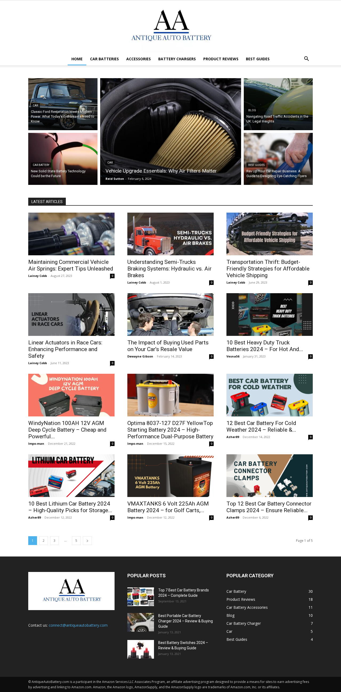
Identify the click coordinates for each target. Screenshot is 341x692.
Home (77, 58)
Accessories (138, 58)
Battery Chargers (177, 58)
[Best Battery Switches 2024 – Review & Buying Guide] (140, 649)
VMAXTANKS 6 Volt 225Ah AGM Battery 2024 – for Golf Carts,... (168, 507)
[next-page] (87, 540)
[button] (306, 59)
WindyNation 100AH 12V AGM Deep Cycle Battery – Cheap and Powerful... (67, 430)
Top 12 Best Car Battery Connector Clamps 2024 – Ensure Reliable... (268, 507)
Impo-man (36, 444)
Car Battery (41, 165)
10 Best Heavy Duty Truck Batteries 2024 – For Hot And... (264, 345)
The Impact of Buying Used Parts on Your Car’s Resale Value (168, 345)
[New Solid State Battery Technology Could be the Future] (63, 159)
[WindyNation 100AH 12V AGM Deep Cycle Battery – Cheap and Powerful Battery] (71, 395)
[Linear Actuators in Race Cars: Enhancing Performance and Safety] (71, 314)
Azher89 (232, 437)
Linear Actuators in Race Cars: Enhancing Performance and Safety (65, 349)
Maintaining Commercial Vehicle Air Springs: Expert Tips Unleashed (70, 265)
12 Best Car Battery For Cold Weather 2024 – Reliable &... (261, 426)
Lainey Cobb (37, 276)
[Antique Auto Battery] (170, 27)
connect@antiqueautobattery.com (78, 625)
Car (35, 105)
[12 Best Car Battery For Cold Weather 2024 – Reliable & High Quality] (269, 395)
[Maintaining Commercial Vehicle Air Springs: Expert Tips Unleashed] (71, 234)
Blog (252, 110)
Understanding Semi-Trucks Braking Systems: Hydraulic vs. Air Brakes (169, 269)
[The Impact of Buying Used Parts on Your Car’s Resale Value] (170, 314)
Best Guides (258, 58)
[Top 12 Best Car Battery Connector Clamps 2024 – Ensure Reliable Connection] (269, 475)
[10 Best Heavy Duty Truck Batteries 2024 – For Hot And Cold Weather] (269, 314)
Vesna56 (232, 356)
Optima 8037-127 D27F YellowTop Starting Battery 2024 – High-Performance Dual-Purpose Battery (170, 430)
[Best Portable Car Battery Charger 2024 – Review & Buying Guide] (140, 622)
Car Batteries (104, 58)
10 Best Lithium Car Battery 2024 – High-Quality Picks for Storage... (70, 507)
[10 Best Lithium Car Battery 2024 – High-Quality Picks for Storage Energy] (71, 475)
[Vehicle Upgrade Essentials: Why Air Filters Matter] (170, 131)
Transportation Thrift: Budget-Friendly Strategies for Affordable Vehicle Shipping (268, 269)
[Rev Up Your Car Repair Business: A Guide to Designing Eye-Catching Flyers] (278, 159)
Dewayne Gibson (140, 356)
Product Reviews (220, 58)
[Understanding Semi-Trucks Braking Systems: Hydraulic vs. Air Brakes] (170, 234)
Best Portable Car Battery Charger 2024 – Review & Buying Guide (185, 621)
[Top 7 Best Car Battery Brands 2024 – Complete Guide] (140, 596)
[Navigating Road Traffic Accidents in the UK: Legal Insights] (278, 104)
